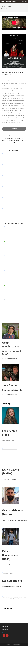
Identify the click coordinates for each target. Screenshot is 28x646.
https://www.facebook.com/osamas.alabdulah (14, 520)
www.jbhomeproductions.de (9, 394)
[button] (14, 129)
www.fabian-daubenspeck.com (10, 565)
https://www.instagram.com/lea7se (11, 586)
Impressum (5, 626)
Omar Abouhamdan (9, 1)
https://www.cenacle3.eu (9, 479)
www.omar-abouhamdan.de (9, 358)
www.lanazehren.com (8, 440)
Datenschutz (5, 629)
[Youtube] (7, 635)
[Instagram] (4, 635)
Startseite (3, 8)
